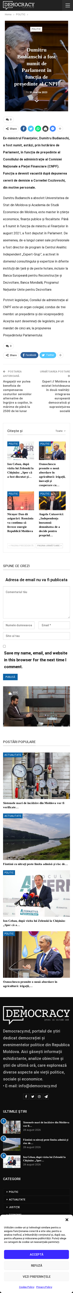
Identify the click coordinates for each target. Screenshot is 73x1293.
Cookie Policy (26, 1287)
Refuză (36, 1265)
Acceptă (36, 1254)
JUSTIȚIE (14, 1207)
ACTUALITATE (12, 754)
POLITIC (36, 29)
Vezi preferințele (36, 1277)
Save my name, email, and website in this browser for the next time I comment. (35, 660)
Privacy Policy (44, 1287)
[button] (67, 1220)
